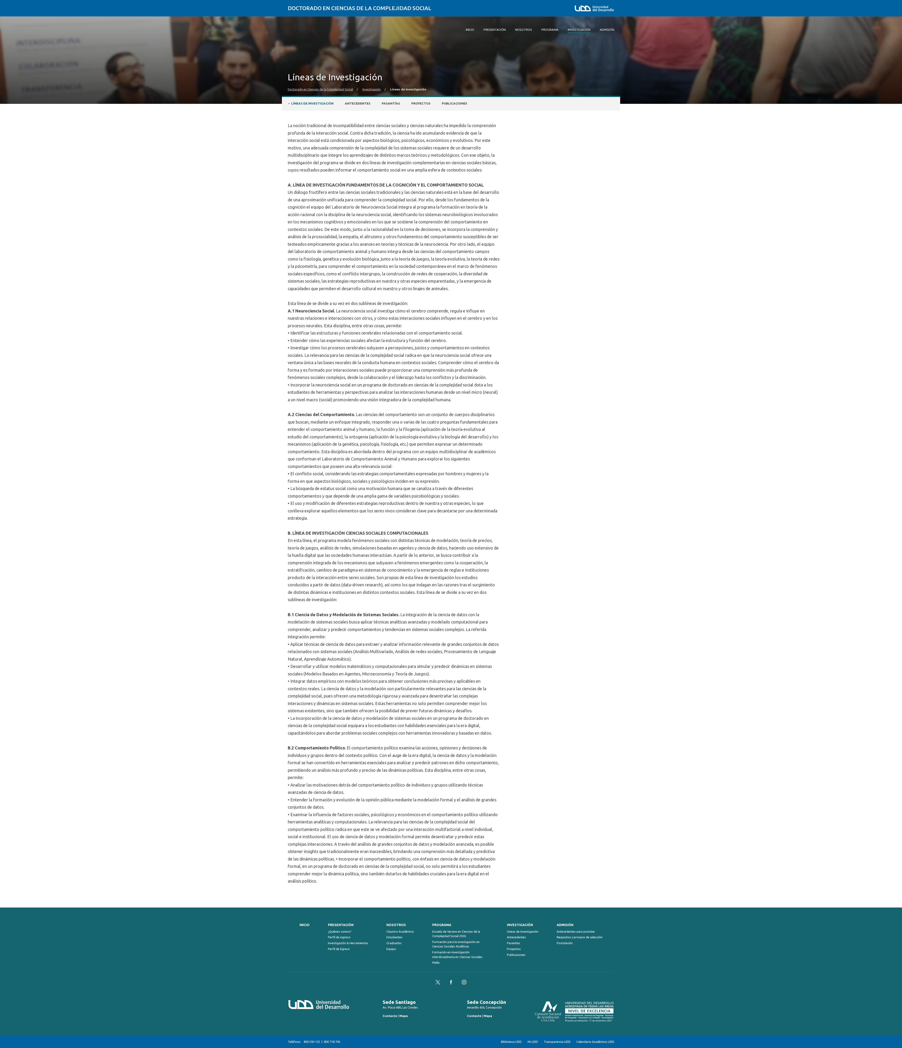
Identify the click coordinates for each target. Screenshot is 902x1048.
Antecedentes (357, 103)
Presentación (341, 925)
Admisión (565, 925)
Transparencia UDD (557, 1042)
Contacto (390, 1015)
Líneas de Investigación (312, 103)
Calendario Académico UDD (595, 1042)
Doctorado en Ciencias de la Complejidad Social (359, 8)
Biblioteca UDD (511, 1042)
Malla (435, 962)
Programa (441, 925)
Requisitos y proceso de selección (580, 937)
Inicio (304, 925)
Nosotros (396, 925)
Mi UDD (533, 1042)
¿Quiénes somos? (339, 931)
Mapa (403, 1015)
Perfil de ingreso (339, 937)
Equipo (391, 949)
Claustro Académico (400, 931)
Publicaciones (454, 103)
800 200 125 (312, 1041)
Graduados (394, 943)
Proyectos (421, 103)
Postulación (565, 943)
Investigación (371, 89)
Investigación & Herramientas (348, 943)
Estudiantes (394, 937)
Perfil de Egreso (339, 949)
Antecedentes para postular (576, 931)
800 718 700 (332, 1041)
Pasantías (391, 103)
